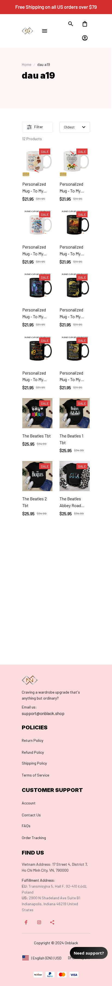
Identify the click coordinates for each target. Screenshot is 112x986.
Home (26, 64)
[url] (29, 707)
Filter (38, 126)
